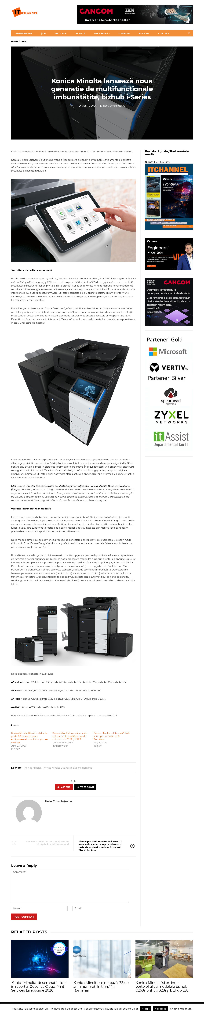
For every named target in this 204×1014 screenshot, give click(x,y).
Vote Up (65, 787)
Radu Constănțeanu (114, 105)
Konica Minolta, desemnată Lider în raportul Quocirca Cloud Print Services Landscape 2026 (39, 987)
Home (14, 41)
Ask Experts (102, 33)
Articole (61, 33)
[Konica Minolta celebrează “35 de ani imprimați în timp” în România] (102, 959)
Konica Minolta (33, 767)
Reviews (144, 33)
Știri (43, 33)
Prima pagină (24, 33)
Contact (163, 33)
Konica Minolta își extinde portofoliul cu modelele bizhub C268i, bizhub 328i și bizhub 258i (162, 987)
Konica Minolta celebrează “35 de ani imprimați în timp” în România (112, 736)
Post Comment (24, 916)
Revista (80, 33)
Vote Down (87, 787)
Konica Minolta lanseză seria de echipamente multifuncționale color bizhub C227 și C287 (69, 736)
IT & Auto (124, 33)
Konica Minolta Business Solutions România (68, 767)
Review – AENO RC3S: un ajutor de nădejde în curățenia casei (47, 843)
